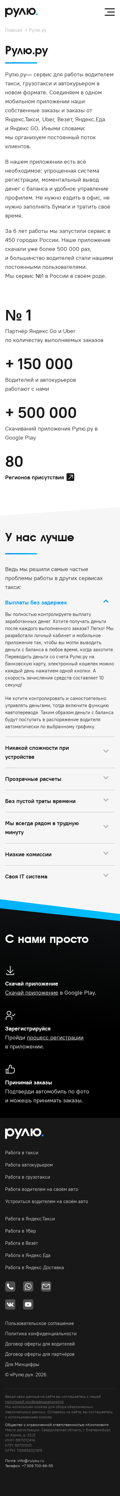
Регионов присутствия (34, 477)
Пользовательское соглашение (39, 1323)
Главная (13, 30)
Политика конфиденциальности (41, 1333)
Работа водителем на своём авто (41, 1189)
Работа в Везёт (21, 1243)
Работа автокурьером (29, 1165)
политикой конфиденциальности (34, 1401)
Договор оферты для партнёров (40, 1354)
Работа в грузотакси (27, 1177)
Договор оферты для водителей (40, 1344)
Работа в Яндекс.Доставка (34, 1267)
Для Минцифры (22, 1364)
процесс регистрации (55, 1037)
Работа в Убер (20, 1231)
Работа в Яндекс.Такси (30, 1219)
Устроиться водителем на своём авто (46, 1201)
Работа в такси (21, 1153)
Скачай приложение (31, 992)
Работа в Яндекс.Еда (28, 1255)
